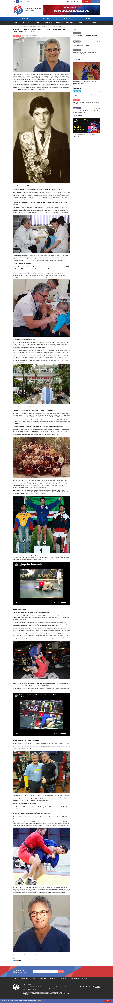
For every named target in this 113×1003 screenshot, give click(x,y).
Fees (21, 1)
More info (39, 1000)
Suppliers (94, 22)
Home (14, 26)
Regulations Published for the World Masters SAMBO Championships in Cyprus (85, 111)
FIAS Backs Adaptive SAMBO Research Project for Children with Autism (85, 36)
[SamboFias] (16, 987)
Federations (26, 22)
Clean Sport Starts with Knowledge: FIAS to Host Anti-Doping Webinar (86, 103)
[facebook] (71, 1)
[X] (20, 960)
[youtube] (77, 1)
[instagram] (80, 1)
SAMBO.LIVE (67, 18)
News (37, 22)
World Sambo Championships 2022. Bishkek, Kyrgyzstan (85, 135)
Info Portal (46, 18)
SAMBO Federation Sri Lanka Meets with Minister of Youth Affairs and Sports (85, 53)
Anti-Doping (69, 22)
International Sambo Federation (33, 9)
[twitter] (74, 1)
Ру (14, 1)
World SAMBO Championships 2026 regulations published (84, 95)
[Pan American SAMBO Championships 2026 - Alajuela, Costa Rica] (86, 71)
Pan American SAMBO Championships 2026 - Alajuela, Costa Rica (85, 82)
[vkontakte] (68, 1)
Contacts (98, 986)
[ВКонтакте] (14, 960)
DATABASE (87, 18)
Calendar (47, 22)
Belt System (25, 18)
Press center (82, 22)
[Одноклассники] (16, 960)
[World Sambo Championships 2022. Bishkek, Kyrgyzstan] (86, 125)
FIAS (16, 22)
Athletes (58, 22)
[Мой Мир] (18, 960)
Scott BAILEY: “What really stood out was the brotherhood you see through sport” (83, 45)
